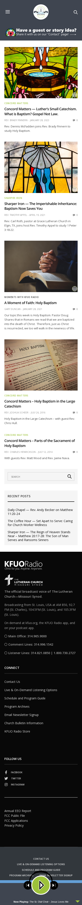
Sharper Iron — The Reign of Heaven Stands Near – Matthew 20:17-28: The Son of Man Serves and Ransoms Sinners (39, 536)
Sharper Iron (13, 198)
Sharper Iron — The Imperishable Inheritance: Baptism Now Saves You (40, 206)
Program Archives (17, 706)
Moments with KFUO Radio (21, 297)
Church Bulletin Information (23, 723)
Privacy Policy (14, 825)
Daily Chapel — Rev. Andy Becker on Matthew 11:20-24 (40, 512)
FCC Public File (14, 816)
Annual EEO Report (17, 811)
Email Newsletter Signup (21, 715)
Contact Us (12, 682)
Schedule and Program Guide (24, 698)
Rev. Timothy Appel (15, 215)
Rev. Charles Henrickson (20, 451)
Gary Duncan (12, 309)
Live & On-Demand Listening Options (30, 690)
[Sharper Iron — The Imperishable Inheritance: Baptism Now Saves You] (41, 167)
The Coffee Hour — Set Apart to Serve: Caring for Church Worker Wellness (40, 523)
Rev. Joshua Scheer (16, 412)
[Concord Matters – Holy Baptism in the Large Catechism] (41, 365)
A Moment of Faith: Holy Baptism (30, 302)
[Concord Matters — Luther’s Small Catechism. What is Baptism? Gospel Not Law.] (41, 72)
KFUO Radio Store (17, 731)
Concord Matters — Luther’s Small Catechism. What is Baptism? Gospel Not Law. (40, 111)
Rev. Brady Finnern (16, 120)
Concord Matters (16, 103)
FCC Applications (16, 821)
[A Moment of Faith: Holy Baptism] (41, 266)
